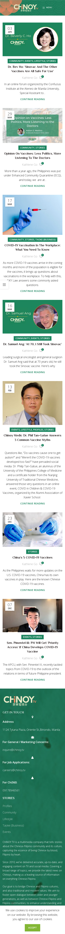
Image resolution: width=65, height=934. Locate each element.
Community (16, 60)
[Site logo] (26, 7)
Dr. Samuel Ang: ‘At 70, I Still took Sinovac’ (32, 344)
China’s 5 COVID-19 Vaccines (32, 557)
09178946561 (11, 790)
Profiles (38, 429)
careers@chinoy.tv (14, 770)
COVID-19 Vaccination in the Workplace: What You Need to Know (32, 247)
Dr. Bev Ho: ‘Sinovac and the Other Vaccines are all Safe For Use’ (32, 69)
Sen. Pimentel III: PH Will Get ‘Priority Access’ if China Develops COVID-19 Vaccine (32, 647)
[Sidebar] (4, 284)
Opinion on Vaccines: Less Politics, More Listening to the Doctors (32, 156)
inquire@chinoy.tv (13, 750)
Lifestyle (39, 60)
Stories (51, 60)
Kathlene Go (29, 78)
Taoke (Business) (45, 239)
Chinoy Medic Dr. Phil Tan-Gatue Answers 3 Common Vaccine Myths (32, 437)
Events (29, 60)
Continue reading (32, 99)
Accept (32, 927)
